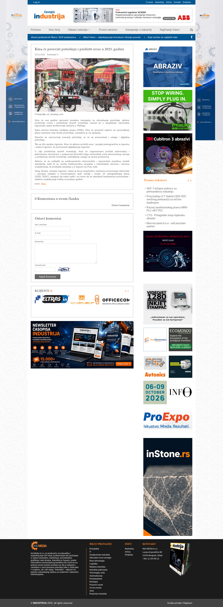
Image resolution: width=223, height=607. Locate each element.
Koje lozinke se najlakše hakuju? (139, 37)
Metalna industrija (97, 565)
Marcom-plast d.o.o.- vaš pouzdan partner (166, 218)
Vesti (91, 589)
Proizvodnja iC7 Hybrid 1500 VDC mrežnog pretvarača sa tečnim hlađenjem (166, 193)
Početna (36, 29)
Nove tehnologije (97, 559)
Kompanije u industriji (139, 29)
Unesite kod (40, 265)
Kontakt (177, 2)
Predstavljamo (95, 577)
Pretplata (187, 2)
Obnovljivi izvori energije (100, 556)
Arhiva (169, 2)
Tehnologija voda (97, 571)
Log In (36, 2)
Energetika (94, 547)
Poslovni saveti (96, 583)
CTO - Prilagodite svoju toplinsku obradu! (166, 210)
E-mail (37, 233)
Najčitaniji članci (170, 29)
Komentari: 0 (52, 55)
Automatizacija (96, 574)
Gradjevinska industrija (99, 553)
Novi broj (54, 29)
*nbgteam (187, 601)
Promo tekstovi (108, 29)
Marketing (159, 2)
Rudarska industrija (98, 592)
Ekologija (93, 580)
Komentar (39, 241)
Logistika (93, 562)
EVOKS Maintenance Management (167, 224)
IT (90, 550)
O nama (149, 2)
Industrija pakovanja (98, 568)
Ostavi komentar (120, 205)
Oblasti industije (78, 29)
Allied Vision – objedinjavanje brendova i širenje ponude (87, 37)
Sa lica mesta (95, 586)
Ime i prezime (41, 224)
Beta (43, 183)
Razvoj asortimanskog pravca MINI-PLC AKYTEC (167, 203)
